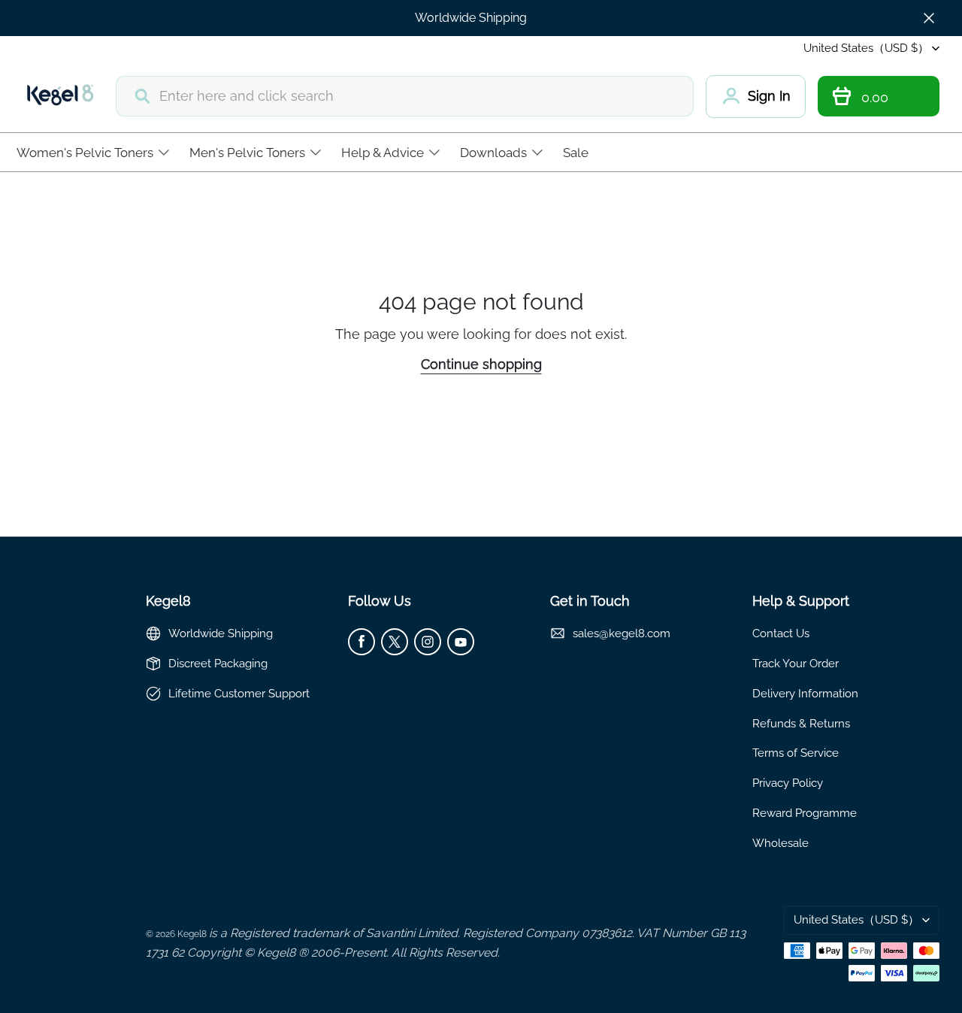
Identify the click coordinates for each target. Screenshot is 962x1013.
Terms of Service (795, 752)
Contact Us (780, 633)
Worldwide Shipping (471, 18)
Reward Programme (804, 812)
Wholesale (780, 842)
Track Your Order (795, 663)
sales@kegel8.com (621, 633)
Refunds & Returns (801, 723)
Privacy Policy (787, 782)
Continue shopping (481, 364)
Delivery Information (805, 693)
